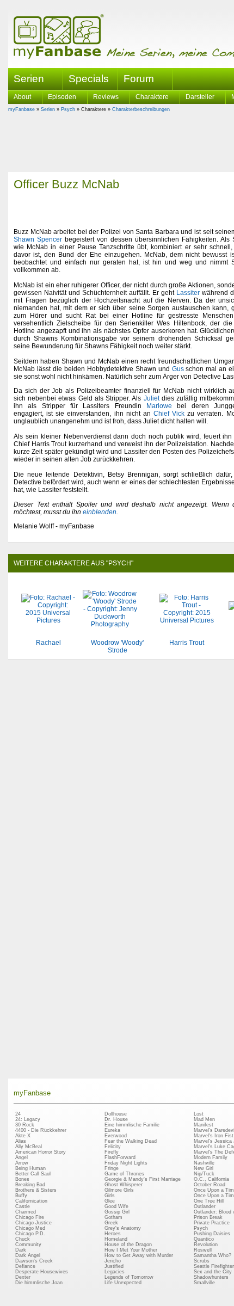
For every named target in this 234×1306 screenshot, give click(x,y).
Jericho (112, 1261)
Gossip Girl (117, 1212)
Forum (139, 78)
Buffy (21, 1195)
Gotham (113, 1217)
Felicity (112, 1146)
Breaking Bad (30, 1184)
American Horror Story (40, 1152)
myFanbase (21, 109)
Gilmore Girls (119, 1190)
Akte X (22, 1135)
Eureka (112, 1130)
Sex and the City (213, 1271)
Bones (22, 1179)
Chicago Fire (29, 1217)
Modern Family (210, 1157)
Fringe (111, 1168)
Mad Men (204, 1119)
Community (28, 1244)
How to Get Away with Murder (138, 1255)
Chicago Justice (33, 1222)
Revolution (206, 1244)
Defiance (25, 1266)
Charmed (25, 1212)
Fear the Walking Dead (130, 1141)
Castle (22, 1206)
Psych (68, 109)
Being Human (30, 1168)
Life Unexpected (122, 1282)
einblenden (99, 512)
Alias (20, 1141)
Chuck (22, 1239)
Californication (31, 1201)
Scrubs (202, 1261)
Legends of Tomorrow (128, 1277)
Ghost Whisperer (123, 1184)
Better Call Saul (33, 1173)
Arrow (21, 1163)
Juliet (151, 398)
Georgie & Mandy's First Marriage (142, 1179)
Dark (20, 1250)
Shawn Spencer (38, 239)
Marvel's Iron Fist (213, 1135)
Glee (109, 1201)
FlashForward (120, 1157)
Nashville (204, 1163)
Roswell (203, 1250)
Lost (199, 1114)
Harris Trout (186, 642)
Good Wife (116, 1206)
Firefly (111, 1152)
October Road (209, 1184)
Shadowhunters (211, 1277)
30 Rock (24, 1125)
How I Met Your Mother (130, 1250)
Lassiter (188, 293)
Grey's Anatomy (122, 1228)
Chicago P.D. (30, 1233)
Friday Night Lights (125, 1163)
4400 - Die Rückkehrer (40, 1130)
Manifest (203, 1125)
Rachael (48, 642)
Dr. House (116, 1119)
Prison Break (208, 1217)
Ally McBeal (28, 1146)
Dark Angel (27, 1255)
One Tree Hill (209, 1201)
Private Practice (212, 1222)
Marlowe (159, 406)
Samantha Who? (212, 1255)
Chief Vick (168, 413)
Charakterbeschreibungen (141, 109)
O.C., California (211, 1179)
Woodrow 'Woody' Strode (117, 646)
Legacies (114, 1271)
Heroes (112, 1233)
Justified (114, 1266)
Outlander (204, 1206)
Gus (178, 369)
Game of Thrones (124, 1173)
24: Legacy (27, 1119)
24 (18, 1114)
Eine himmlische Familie (131, 1125)
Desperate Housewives (41, 1271)
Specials (89, 78)
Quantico (204, 1239)
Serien (48, 109)
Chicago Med (30, 1228)
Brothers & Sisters (36, 1190)
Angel (21, 1157)
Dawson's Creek (34, 1261)
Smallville (204, 1282)
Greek (111, 1222)
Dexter (22, 1277)
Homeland (115, 1239)
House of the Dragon (128, 1244)
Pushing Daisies (212, 1233)
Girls (109, 1195)
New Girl (203, 1168)
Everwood (115, 1135)
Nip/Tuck (204, 1173)
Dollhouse (115, 1114)
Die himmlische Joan (39, 1282)
